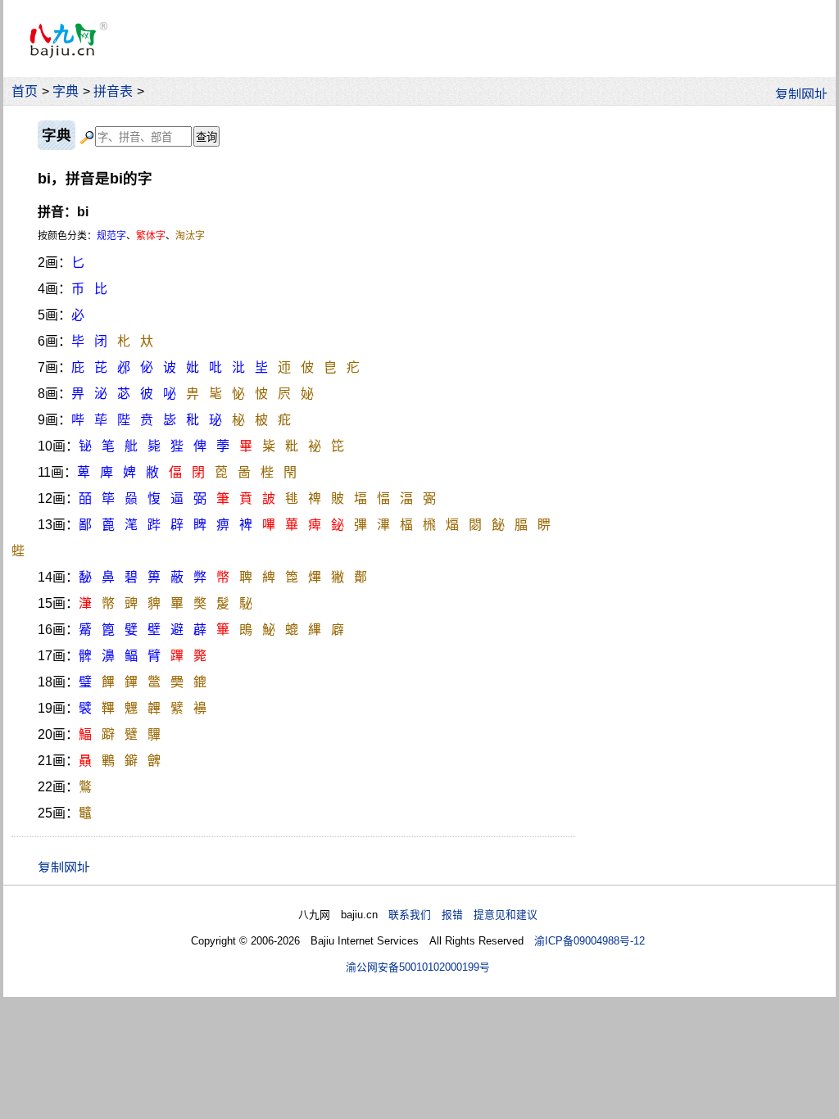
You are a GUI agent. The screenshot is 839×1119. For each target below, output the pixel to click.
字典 (65, 91)
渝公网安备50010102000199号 (418, 967)
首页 (24, 91)
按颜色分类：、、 (121, 236)
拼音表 (113, 91)
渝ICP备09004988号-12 (589, 941)
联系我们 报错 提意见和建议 (462, 914)
